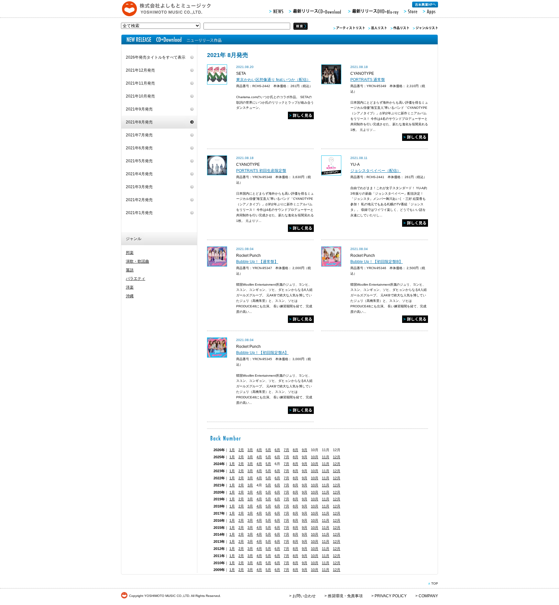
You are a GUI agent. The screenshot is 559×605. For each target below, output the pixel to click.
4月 (259, 450)
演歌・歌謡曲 (137, 261)
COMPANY (428, 596)
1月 (232, 450)
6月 (277, 450)
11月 (325, 457)
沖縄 (130, 296)
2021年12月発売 (140, 70)
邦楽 (130, 252)
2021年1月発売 (139, 213)
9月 (304, 450)
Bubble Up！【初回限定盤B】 (376, 261)
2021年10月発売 (140, 96)
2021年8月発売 (139, 122)
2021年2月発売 (139, 200)
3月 (250, 450)
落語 (130, 270)
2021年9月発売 (139, 109)
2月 (241, 450)
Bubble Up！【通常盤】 (257, 261)
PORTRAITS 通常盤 (367, 79)
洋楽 (130, 287)
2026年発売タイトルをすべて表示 (155, 57)
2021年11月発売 (140, 83)
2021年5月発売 (139, 161)
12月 (336, 457)
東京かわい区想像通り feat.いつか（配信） (273, 79)
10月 (314, 457)
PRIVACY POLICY (391, 596)
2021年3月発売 (139, 187)
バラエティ (135, 278)
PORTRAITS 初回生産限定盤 (261, 170)
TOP (434, 583)
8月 (295, 450)
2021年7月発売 (139, 135)
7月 (286, 450)
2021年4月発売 (139, 174)
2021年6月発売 (139, 148)
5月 (268, 450)
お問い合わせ (304, 596)
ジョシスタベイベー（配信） (375, 170)
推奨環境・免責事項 (345, 596)
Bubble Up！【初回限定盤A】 (262, 352)
